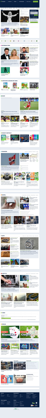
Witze (28, 45)
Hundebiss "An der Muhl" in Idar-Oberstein (30, 375)
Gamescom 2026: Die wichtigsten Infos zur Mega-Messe (25, 212)
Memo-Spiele (34, 45)
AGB (14, 406)
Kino (25, 45)
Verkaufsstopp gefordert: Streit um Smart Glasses (24, 213)
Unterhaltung (6, 45)
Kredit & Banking (30, 151)
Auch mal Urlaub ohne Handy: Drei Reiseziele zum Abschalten (25, 291)
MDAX (30, 160)
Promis (24, 45)
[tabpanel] (10, 18)
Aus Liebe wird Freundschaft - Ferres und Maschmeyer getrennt (24, 13)
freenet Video (8, 401)
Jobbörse (8, 394)
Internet (15, 1)
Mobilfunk (9, 1)
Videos (20, 395)
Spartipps (37, 151)
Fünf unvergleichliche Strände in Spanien (24, 289)
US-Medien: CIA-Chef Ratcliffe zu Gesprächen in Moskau (24, 10)
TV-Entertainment (21, 1)
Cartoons (37, 45)
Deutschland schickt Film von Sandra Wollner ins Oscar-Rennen (24, 14)
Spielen (4, 324)
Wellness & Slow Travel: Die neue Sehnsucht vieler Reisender (25, 290)
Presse (20, 402)
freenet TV (2, 402)
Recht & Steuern (34, 151)
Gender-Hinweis (21, 401)
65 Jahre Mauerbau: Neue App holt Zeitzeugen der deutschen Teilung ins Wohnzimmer (27, 214)
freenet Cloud (27, 395)
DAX (30, 159)
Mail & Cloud (28, 1)
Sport (3, 96)
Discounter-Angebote (28, 394)
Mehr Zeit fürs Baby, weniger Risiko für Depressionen (31, 365)
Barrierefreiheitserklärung (16, 402)
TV (22, 45)
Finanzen (4, 151)
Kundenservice (15, 401)
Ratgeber (27, 273)
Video (27, 45)
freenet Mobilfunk (3, 401)
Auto (3, 235)
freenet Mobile (8, 402)
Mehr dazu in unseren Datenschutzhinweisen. (32, 319)
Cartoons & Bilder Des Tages (9, 80)
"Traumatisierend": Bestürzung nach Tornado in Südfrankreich (32, 368)
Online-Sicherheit (34, 394)
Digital (4, 195)
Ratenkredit (34, 395)
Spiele (20, 394)
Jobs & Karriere (26, 151)
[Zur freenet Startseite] (3, 1)
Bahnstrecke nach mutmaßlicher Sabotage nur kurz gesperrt (32, 362)
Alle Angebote (35, 1)
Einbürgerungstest (16, 395)
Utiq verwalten (15, 405)
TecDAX (31, 161)
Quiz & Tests (31, 45)
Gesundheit (37, 273)
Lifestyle (4, 273)
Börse (1, 394)
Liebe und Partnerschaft (33, 273)
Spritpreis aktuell (3, 395)
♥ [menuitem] (24, 8)
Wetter (8, 395)
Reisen (29, 273)
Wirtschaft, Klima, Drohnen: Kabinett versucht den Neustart (24, 11)
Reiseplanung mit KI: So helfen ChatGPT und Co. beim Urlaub (25, 211)
